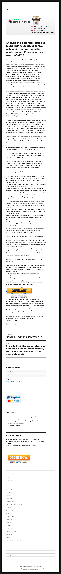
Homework (9, 522)
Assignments (9, 486)
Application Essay (10, 483)
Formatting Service (10, 516)
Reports (8, 537)
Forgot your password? (13, 381)
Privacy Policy (9, 558)
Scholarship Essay (10, 549)
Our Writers (9, 528)
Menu (9, 10)
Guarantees (9, 519)
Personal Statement (11, 531)
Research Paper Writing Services (14, 540)
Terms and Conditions (11, 560)
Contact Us (8, 495)
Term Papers (9, 552)
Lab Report (8, 525)
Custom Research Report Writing (14, 504)
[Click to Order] (26, 292)
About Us (8, 474)
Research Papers (10, 543)
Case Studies (9, 492)
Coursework (9, 498)
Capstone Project (10, 489)
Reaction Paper (10, 534)
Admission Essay (10, 480)
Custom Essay (11, 324)
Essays (7, 513)
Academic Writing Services (12, 477)
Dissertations (9, 507)
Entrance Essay (9, 510)
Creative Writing (10, 501)
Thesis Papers (9, 555)
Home (7, 472)
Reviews (8, 546)
